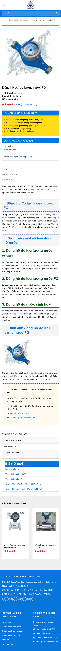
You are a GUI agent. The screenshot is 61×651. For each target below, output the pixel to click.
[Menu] (3, 5)
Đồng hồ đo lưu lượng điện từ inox (45, 546)
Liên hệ (5, 639)
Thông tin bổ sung (10, 174)
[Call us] (18, 599)
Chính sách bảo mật (11, 635)
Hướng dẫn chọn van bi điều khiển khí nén (24, 489)
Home (4, 20)
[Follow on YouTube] (31, 599)
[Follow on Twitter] (9, 599)
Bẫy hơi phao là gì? (13, 479)
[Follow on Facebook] (4, 599)
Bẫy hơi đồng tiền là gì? (15, 474)
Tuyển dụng (7, 644)
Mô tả (4, 169)
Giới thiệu (6, 622)
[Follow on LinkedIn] (27, 599)
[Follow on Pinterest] (22, 599)
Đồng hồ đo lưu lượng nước (18, 20)
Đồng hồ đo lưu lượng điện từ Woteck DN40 (14, 546)
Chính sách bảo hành (11, 627)
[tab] (30, 169)
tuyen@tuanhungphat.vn (21, 157)
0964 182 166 (10, 149)
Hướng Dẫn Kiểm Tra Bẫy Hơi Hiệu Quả (23, 484)
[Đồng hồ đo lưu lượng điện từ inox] (46, 521)
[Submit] (57, 13)
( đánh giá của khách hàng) (25, 105)
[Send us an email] (13, 599)
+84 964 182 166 (43, 622)
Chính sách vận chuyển (12, 631)
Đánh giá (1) (7, 180)
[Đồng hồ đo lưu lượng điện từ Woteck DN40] (15, 521)
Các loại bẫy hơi (12, 469)
